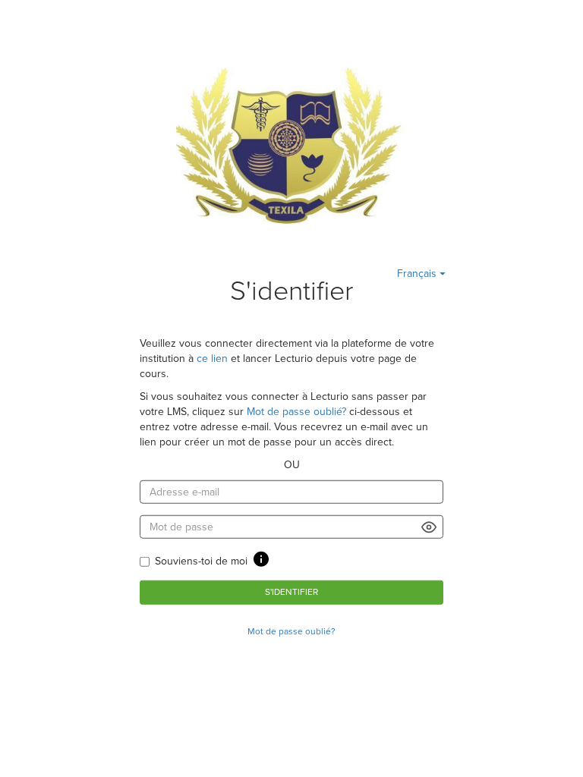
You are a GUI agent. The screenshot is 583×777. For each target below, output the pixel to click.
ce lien (212, 358)
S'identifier (291, 592)
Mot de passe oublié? (296, 411)
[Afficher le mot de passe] (429, 527)
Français (418, 273)
